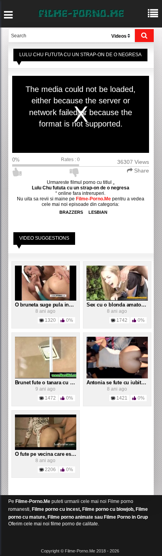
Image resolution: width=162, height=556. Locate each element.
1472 (50, 398)
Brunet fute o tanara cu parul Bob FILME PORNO (72, 382)
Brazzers (71, 212)
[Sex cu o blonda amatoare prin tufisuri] (117, 283)
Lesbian (97, 212)
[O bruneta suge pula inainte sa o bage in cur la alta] (45, 283)
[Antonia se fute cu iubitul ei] (117, 357)
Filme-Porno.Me (32, 501)
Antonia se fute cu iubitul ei (119, 382)
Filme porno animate (70, 517)
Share (141, 170)
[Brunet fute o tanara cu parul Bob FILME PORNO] (45, 357)
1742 (121, 320)
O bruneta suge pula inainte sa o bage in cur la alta (75, 305)
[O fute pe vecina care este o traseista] (45, 432)
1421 (121, 398)
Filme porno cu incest (56, 509)
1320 (50, 320)
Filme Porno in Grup (126, 517)
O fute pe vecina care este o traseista (58, 454)
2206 (50, 469)
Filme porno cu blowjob (107, 509)
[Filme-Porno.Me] (81, 12)
